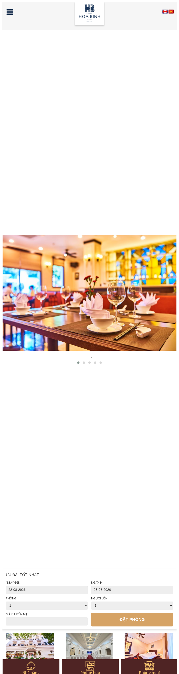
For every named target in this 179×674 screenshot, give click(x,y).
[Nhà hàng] (30, 649)
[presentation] (87, 357)
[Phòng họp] (89, 649)
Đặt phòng (132, 619)
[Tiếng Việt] (171, 12)
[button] (78, 362)
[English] (165, 12)
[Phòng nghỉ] (148, 649)
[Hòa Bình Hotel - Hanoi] (89, 14)
